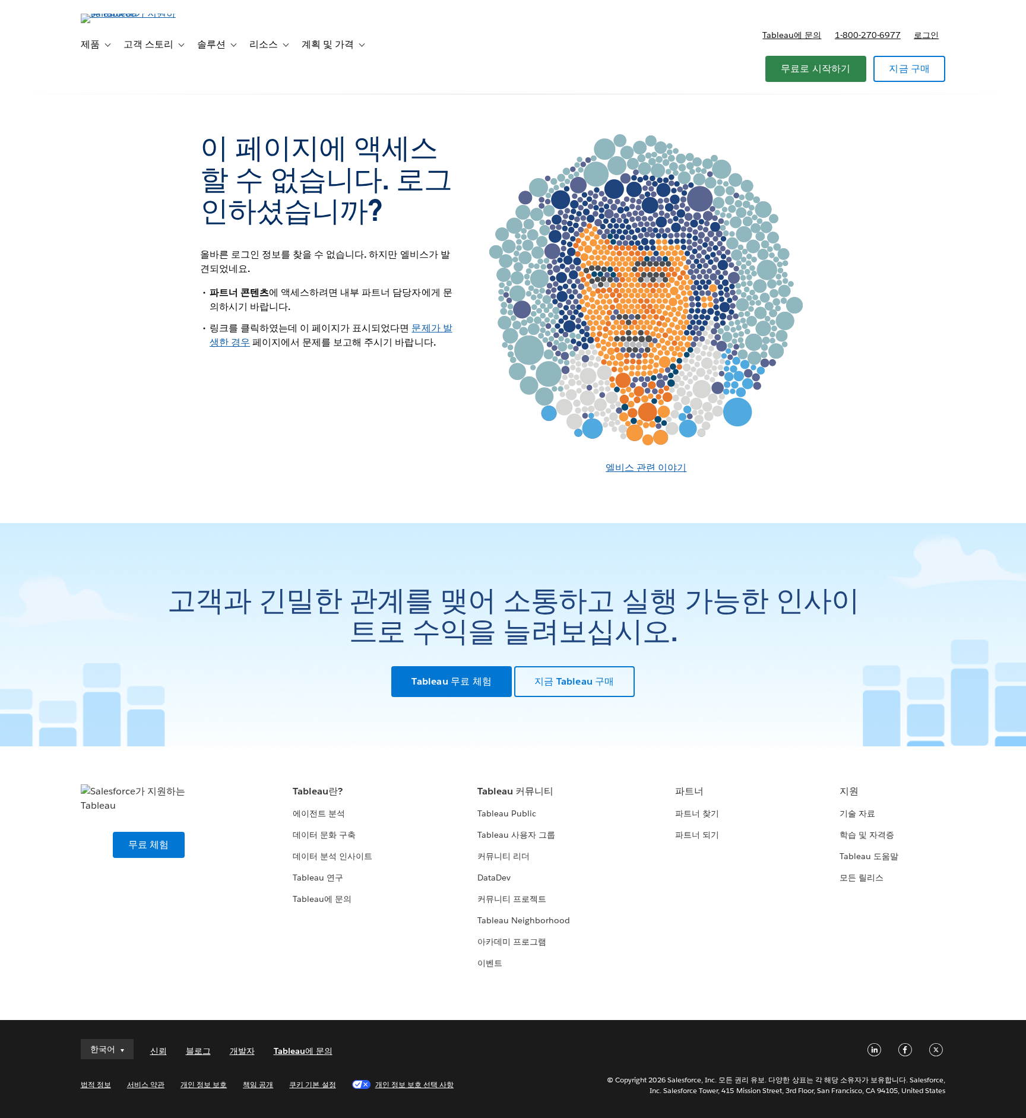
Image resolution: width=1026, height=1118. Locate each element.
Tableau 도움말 (869, 856)
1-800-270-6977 (868, 35)
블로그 (198, 1051)
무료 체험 (148, 844)
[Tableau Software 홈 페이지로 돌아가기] (131, 13)
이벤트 (489, 963)
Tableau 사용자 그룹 (516, 834)
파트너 (689, 791)
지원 (849, 791)
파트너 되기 (697, 834)
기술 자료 (857, 813)
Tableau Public (506, 813)
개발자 (242, 1051)
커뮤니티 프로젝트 (511, 899)
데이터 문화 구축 (324, 834)
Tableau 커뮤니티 (515, 791)
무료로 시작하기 (816, 68)
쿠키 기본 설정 (312, 1084)
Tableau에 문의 (791, 35)
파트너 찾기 (697, 813)
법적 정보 (96, 1084)
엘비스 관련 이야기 (646, 467)
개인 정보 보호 (203, 1084)
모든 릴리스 (862, 877)
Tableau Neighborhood (523, 920)
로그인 (926, 35)
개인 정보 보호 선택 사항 (414, 1084)
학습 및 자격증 (867, 834)
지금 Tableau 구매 (574, 681)
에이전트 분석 (319, 813)
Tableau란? (318, 791)
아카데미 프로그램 (511, 941)
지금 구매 (909, 68)
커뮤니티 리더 (503, 856)
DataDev (494, 877)
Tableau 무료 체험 (451, 681)
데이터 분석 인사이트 (332, 856)
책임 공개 (258, 1084)
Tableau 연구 (318, 877)
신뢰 (158, 1051)
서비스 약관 (145, 1084)
